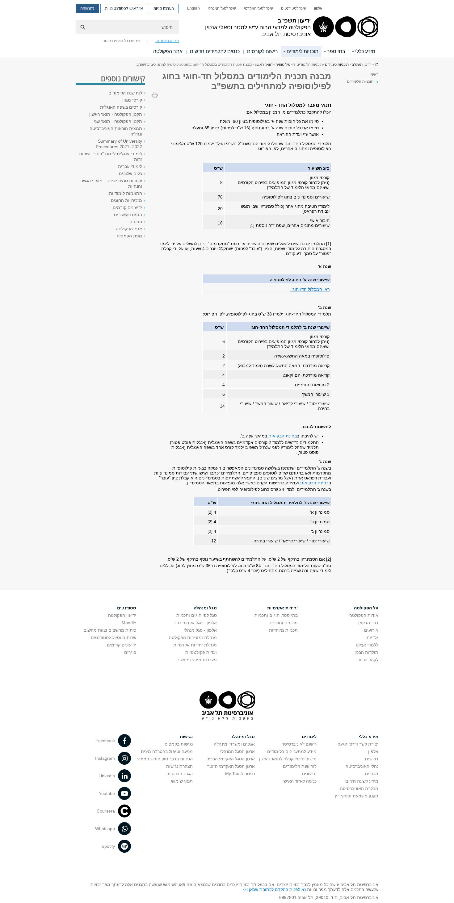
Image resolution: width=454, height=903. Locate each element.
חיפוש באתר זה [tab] (167, 41)
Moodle (129, 622)
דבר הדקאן (368, 622)
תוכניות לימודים (302, 51)
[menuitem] (318, 8)
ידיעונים (309, 773)
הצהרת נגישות (179, 766)
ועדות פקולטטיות (201, 652)
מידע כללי (365, 51)
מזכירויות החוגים (126, 200)
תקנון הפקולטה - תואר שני (118, 121)
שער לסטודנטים (293, 8)
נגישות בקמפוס (179, 744)
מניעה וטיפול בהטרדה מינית (167, 751)
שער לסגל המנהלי (222, 8)
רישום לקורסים (262, 51)
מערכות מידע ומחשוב (197, 659)
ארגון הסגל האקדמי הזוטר (231, 766)
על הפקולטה (366, 607)
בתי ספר (336, 51)
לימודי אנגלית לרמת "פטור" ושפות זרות (110, 156)
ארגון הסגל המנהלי (237, 751)
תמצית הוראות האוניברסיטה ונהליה (116, 131)
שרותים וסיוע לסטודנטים (113, 637)
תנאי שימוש (182, 781)
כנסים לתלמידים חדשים (215, 51)
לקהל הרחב (367, 659)
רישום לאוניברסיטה (299, 744)
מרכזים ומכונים (284, 622)
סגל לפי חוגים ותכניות (196, 615)
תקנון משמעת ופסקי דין (356, 795)
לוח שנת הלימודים (125, 92)
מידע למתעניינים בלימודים (292, 751)
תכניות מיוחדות (283, 630)
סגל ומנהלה (205, 607)
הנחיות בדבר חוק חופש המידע (165, 758)
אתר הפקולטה (168, 51)
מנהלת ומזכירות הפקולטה (193, 637)
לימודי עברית (130, 166)
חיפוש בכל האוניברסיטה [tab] (121, 41)
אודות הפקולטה (363, 615)
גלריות (372, 637)
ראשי (374, 74)
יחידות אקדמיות (282, 607)
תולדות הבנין (366, 652)
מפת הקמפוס (129, 235)
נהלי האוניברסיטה (362, 766)
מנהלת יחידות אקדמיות (195, 644)
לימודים (309, 736)
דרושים (371, 758)
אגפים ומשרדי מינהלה (234, 744)
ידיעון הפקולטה (122, 615)
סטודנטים (126, 607)
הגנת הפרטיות (179, 773)
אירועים (371, 630)
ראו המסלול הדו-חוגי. (310, 289)
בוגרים (130, 652)
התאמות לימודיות (125, 193)
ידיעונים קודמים (127, 207)
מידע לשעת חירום (361, 781)
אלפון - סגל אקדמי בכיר (195, 622)
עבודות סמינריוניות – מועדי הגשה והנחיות (111, 183)
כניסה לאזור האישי (300, 781)
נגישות (186, 736)
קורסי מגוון (132, 100)
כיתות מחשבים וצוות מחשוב (110, 630)
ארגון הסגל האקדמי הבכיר (231, 758)
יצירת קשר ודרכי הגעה (358, 744)
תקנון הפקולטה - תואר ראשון (115, 114)
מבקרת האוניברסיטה (359, 788)
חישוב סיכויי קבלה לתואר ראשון (288, 758)
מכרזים (371, 773)
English (193, 8)
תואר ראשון (263, 64)
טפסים (135, 221)
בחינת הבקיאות (282, 435)
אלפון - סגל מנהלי (200, 630)
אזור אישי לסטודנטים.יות (124, 8)
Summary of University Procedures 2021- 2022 (119, 144)
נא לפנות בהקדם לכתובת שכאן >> (274, 889)
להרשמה (87, 8)
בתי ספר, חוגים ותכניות (276, 615)
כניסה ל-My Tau (240, 773)
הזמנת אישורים (128, 214)
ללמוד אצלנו (367, 644)
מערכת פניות (163, 8)
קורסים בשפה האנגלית (121, 107)
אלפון (318, 8)
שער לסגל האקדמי (258, 8)
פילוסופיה (282, 64)
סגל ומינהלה (242, 736)
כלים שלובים (130, 173)
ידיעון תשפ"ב (376, 64)
